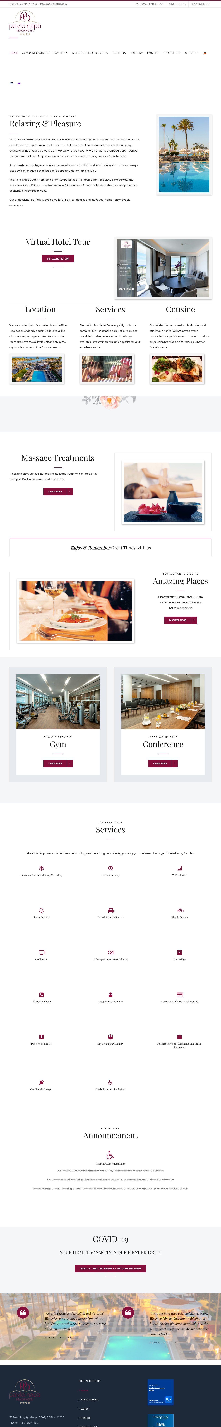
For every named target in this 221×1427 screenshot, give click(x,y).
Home (84, 1390)
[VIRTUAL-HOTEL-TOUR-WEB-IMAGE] (163, 242)
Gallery (85, 1408)
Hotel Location (89, 1399)
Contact (86, 1417)
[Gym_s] (58, 676)
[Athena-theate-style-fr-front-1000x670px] (163, 676)
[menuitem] (150, 4)
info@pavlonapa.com (53, 4)
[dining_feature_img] (75, 583)
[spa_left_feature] (163, 465)
